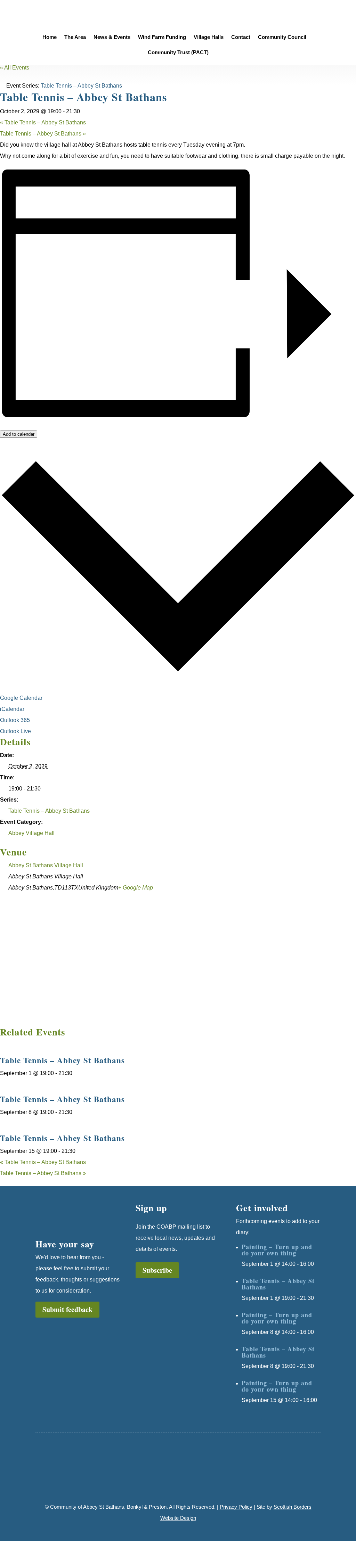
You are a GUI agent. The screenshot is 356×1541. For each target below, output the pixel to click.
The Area (75, 37)
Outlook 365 (15, 720)
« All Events (14, 68)
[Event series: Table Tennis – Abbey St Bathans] (76, 1073)
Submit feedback (67, 1309)
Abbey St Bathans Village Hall (45, 865)
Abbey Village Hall (31, 833)
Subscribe (157, 1270)
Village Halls (209, 37)
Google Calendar (22, 698)
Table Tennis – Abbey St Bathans (43, 122)
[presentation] (43, 1045)
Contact (240, 37)
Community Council (282, 37)
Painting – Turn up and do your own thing (277, 1249)
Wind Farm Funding (162, 37)
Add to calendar (18, 434)
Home (49, 37)
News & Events (112, 37)
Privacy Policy (236, 1507)
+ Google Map (135, 888)
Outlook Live (16, 731)
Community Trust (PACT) (178, 52)
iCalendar (13, 709)
